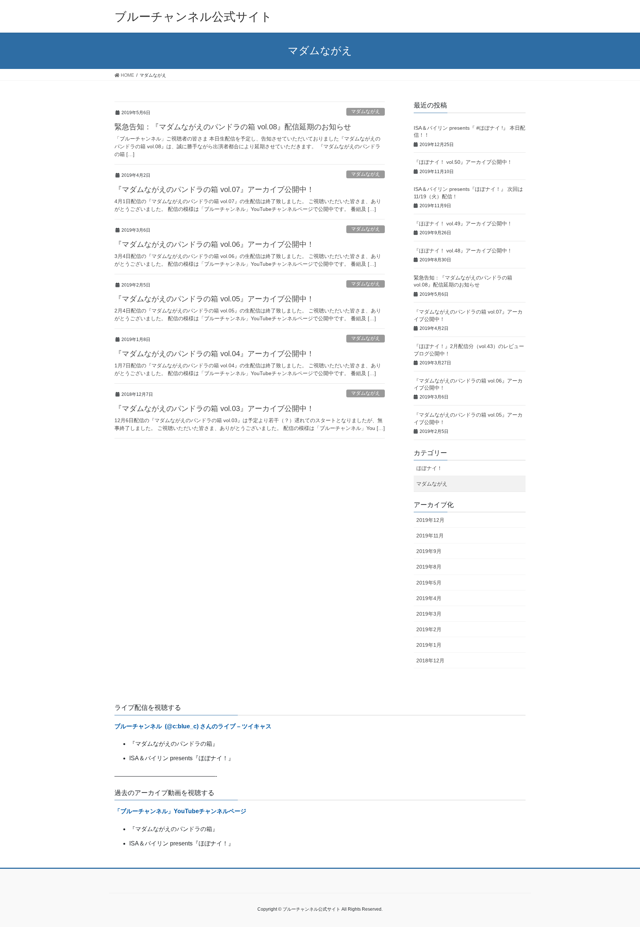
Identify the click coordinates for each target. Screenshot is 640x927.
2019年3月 (428, 614)
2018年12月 (430, 660)
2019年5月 (428, 583)
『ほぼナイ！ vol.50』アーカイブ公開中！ (463, 162)
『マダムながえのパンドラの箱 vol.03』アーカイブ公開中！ (214, 408)
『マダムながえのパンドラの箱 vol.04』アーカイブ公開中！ (214, 354)
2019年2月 (428, 629)
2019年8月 (428, 567)
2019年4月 (428, 598)
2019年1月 (428, 645)
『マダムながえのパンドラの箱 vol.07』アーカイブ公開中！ (214, 189)
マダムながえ (365, 111)
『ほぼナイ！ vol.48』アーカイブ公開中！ (463, 251)
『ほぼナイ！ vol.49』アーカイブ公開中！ (463, 223)
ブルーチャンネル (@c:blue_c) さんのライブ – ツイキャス (192, 726)
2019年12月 (430, 520)
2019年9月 (428, 551)
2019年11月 (430, 536)
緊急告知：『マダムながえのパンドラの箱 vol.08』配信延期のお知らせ (232, 127)
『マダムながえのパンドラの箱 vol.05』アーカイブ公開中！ (214, 299)
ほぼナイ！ (429, 468)
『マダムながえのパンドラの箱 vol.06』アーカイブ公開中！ (214, 244)
